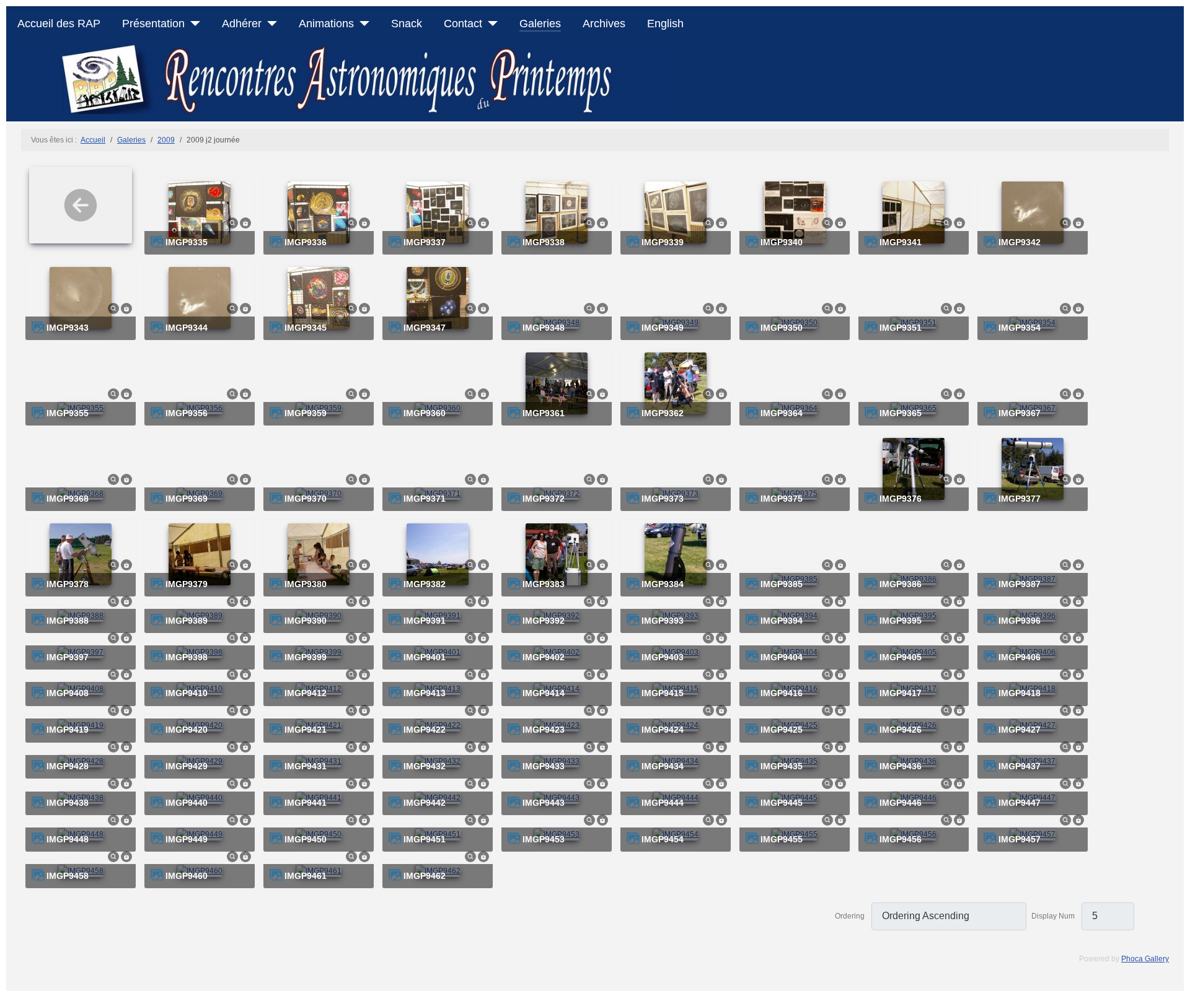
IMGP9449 (186, 839)
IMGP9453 (543, 839)
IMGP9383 (543, 584)
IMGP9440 (186, 803)
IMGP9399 (305, 657)
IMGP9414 (543, 693)
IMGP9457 (1019, 839)
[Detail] (232, 222)
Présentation (153, 23)
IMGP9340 (781, 242)
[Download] (245, 222)
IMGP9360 (424, 413)
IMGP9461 (305, 876)
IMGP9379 (186, 584)
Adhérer (242, 23)
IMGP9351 (900, 328)
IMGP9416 (781, 693)
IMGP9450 (305, 839)
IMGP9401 (424, 657)
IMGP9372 (543, 499)
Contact (463, 23)
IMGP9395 (900, 621)
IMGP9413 (424, 693)
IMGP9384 (662, 584)
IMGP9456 (900, 839)
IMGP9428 (67, 766)
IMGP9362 (662, 413)
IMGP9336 (305, 242)
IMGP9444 (662, 803)
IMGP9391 (424, 621)
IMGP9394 (781, 621)
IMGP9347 (424, 328)
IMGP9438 (67, 803)
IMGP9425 (781, 730)
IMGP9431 (305, 766)
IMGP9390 (305, 621)
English (665, 23)
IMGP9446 (900, 803)
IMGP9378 (67, 584)
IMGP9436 (900, 766)
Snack (406, 23)
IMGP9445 (781, 803)
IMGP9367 (1019, 413)
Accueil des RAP (58, 23)
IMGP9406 (1019, 657)
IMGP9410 (186, 693)
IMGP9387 (1019, 584)
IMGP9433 (543, 766)
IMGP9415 (662, 693)
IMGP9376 (900, 499)
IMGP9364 (781, 413)
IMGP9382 (424, 584)
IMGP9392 (543, 621)
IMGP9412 (305, 693)
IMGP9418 (1019, 693)
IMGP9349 (662, 328)
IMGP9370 (305, 499)
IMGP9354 (1019, 328)
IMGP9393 (662, 621)
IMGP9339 (662, 242)
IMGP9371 (424, 499)
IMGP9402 (543, 657)
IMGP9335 (186, 242)
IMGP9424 (662, 730)
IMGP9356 (186, 413)
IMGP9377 (1019, 499)
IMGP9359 (305, 413)
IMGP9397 (67, 657)
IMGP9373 (662, 499)
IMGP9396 (1019, 621)
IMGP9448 (67, 839)
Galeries (540, 23)
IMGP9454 (662, 839)
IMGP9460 (186, 876)
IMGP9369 (186, 499)
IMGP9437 (1019, 766)
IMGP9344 (186, 328)
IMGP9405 (900, 657)
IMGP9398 (186, 657)
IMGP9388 (67, 621)
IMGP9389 (186, 621)
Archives (604, 23)
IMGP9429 (186, 766)
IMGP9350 (781, 328)
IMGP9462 (424, 876)
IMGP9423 (543, 730)
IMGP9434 (662, 766)
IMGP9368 (67, 499)
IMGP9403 (662, 657)
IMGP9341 (900, 242)
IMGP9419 (67, 730)
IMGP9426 (900, 730)
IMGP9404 (781, 657)
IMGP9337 (424, 242)
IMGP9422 (424, 730)
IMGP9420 (186, 730)
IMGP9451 (424, 839)
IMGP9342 (1019, 242)
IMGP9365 (900, 413)
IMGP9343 (67, 328)
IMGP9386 (900, 584)
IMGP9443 (543, 803)
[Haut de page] (1175, 976)
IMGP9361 (543, 413)
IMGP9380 (305, 584)
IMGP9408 (67, 693)
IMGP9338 (543, 242)
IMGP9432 (424, 766)
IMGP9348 (543, 328)
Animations (326, 23)
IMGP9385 (781, 584)
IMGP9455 (781, 839)
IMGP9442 (424, 803)
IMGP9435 (781, 766)
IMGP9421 (305, 730)
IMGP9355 (67, 413)
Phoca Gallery (1145, 958)
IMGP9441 (305, 803)
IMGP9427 (1019, 730)
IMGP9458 (67, 876)
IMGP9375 (781, 499)
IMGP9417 (900, 693)
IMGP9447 (1019, 803)
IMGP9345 (305, 328)
